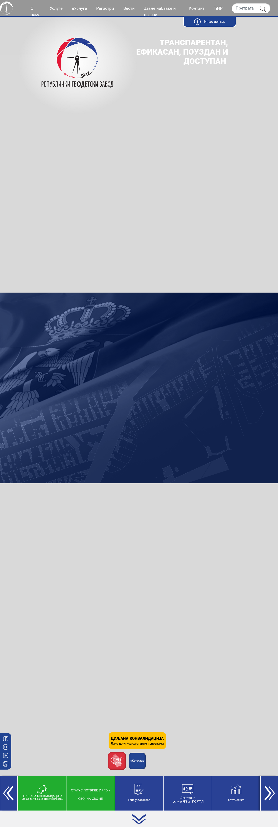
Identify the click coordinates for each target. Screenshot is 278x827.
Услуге (56, 8)
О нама (35, 11)
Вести (129, 8)
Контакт (196, 8)
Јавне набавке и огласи (160, 11)
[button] (8, 793)
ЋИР (218, 8)
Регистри (105, 8)
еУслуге (79, 8)
